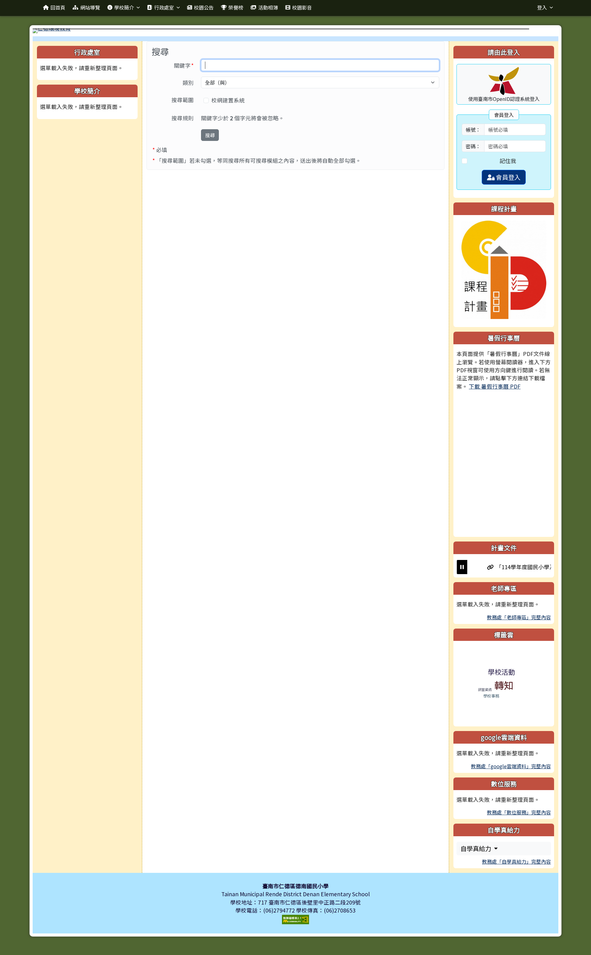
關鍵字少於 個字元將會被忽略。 (242, 118)
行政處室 (164, 7)
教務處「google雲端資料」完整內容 (511, 766)
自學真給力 (476, 848)
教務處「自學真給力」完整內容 (516, 861)
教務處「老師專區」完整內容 (519, 617)
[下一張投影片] (544, 32)
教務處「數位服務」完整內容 (519, 812)
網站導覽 (90, 7)
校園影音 (302, 7)
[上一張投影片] (47, 32)
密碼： (473, 146)
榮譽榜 (235, 7)
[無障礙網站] (295, 918)
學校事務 (491, 696)
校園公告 (204, 7)
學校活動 (501, 672)
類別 (188, 82)
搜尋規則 (182, 118)
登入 (542, 7)
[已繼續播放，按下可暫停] (462, 567)
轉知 (503, 685)
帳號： (473, 129)
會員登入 (508, 177)
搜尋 (210, 135)
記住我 (508, 161)
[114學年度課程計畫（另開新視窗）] (503, 269)
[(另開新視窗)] (295, 30)
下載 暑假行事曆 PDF (495, 386)
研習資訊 (485, 689)
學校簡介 (124, 7)
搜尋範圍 (182, 100)
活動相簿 (268, 7)
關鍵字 (185, 65)
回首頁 (57, 7)
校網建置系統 (228, 100)
